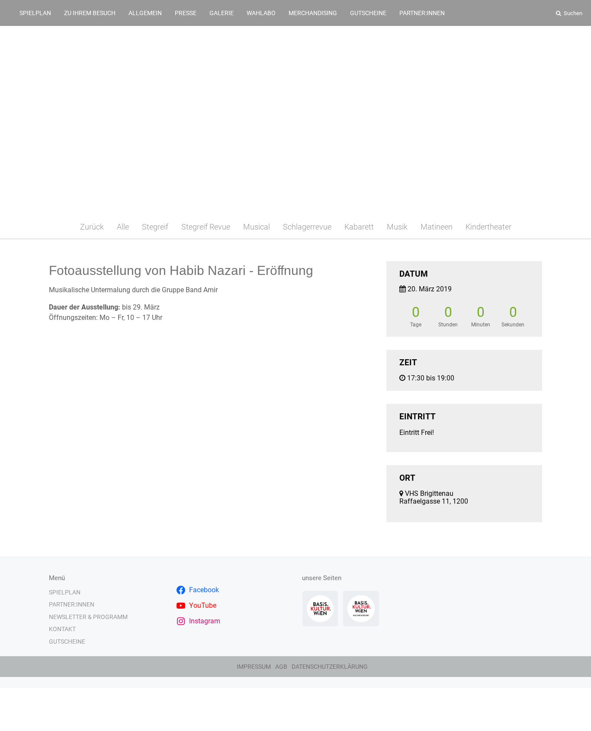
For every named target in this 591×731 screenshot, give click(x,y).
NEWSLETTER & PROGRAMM (88, 616)
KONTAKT (62, 629)
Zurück (92, 226)
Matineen (437, 226)
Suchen (572, 13)
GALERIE (221, 13)
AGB (281, 666)
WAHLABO (261, 13)
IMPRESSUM (254, 666)
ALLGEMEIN (145, 13)
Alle (123, 226)
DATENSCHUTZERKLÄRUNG (330, 666)
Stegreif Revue (205, 226)
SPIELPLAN (35, 13)
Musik (397, 226)
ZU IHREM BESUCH (90, 13)
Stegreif (155, 226)
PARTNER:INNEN (422, 13)
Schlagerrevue (307, 226)
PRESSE (185, 13)
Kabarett (359, 226)
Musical (256, 226)
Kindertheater (488, 226)
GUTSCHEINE (368, 13)
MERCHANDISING (313, 13)
